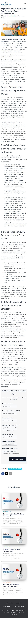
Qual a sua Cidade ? (8, 418)
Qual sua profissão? (8, 434)
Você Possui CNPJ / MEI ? (10, 448)
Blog (15, 606)
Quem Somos (19, 603)
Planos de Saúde (7, 511)
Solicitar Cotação (17, 459)
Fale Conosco (21, 606)
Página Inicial (9, 603)
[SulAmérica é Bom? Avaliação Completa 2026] (14, 536)
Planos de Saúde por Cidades (15, 468)
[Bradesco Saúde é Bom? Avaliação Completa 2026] (14, 501)
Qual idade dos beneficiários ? (11, 425)
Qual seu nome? (7, 404)
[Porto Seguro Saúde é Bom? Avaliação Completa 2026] (14, 571)
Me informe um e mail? (9, 441)
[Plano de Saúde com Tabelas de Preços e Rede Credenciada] (6, 4)
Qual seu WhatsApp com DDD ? (11, 411)
